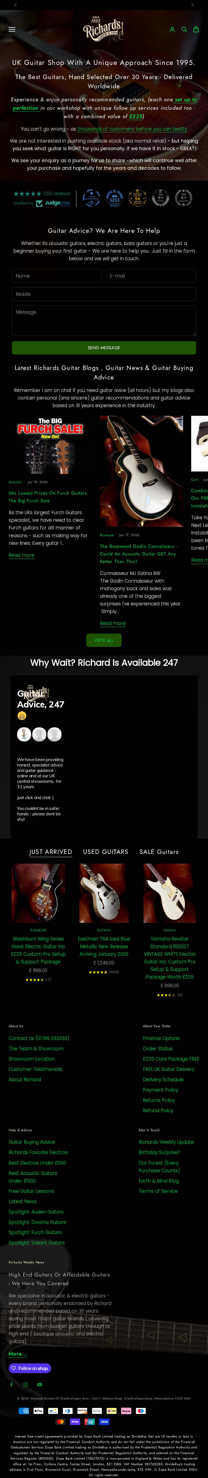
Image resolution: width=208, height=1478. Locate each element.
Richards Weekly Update (166, 1142)
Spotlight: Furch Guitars (35, 1232)
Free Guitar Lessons (31, 1191)
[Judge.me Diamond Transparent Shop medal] (91, 198)
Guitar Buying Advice (32, 1142)
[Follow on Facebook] (11, 1384)
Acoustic (15, 482)
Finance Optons (161, 1038)
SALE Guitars (159, 851)
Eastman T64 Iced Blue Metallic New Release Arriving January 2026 (104, 946)
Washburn (38, 930)
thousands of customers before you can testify (132, 129)
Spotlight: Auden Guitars (36, 1212)
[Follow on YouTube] (39, 1384)
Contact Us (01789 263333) (39, 1038)
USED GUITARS (106, 851)
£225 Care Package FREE (171, 1059)
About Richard (25, 1079)
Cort (194, 479)
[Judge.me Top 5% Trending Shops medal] (183, 198)
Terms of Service (158, 1191)
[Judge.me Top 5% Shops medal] (160, 198)
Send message (104, 348)
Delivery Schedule (163, 1079)
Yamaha (170, 930)
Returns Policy (159, 1100)
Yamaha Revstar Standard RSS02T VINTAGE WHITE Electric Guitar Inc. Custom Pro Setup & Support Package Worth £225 (170, 958)
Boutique (107, 535)
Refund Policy (158, 1110)
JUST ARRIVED (51, 851)
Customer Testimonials (35, 1069)
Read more (21, 555)
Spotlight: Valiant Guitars (37, 1243)
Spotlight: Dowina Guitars (37, 1222)
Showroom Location (32, 1059)
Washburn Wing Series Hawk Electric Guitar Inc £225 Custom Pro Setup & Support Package (38, 950)
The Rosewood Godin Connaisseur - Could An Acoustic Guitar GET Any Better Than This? (139, 554)
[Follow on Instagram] (25, 1384)
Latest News (23, 1201)
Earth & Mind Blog (159, 1181)
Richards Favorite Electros (38, 1152)
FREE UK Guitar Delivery (168, 1069)
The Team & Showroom (36, 1048)
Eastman (104, 930)
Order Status (158, 1048)
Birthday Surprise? (159, 1152)
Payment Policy (160, 1090)
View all (103, 640)
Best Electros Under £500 (37, 1163)
